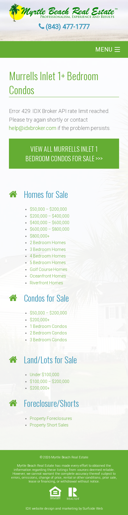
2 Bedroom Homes (48, 242)
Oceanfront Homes (48, 276)
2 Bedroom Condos (48, 333)
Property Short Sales (49, 425)
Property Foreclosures (51, 418)
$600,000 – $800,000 (49, 229)
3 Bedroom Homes (48, 249)
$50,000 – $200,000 (48, 209)
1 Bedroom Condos (48, 326)
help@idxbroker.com (32, 128)
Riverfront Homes (46, 282)
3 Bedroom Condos (48, 339)
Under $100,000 (44, 374)
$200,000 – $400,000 (49, 216)
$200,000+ (40, 319)
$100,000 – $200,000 (49, 381)
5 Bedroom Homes (48, 262)
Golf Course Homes (48, 269)
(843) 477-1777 (68, 26)
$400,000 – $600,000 (49, 222)
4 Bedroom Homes (48, 256)
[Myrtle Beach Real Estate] (64, 11)
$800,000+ (40, 236)
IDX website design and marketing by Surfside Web (64, 509)
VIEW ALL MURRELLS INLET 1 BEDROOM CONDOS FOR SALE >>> (64, 153)
